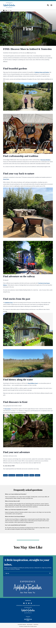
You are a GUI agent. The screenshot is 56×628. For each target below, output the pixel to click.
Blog (6, 10)
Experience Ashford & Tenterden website (18, 512)
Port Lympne (8, 408)
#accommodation (19, 475)
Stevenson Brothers (45, 159)
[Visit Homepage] (9, 5)
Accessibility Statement (22, 624)
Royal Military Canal (33, 383)
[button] (51, 5)
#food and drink (12, 475)
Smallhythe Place (9, 302)
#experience (37, 475)
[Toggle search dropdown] (48, 5)
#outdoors (32, 475)
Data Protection (30, 624)
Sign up (7, 573)
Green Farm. (6, 179)
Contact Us (28, 600)
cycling (40, 527)
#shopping (26, 475)
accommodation (11, 496)
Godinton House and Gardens (42, 72)
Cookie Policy (35, 624)
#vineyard (5, 475)
